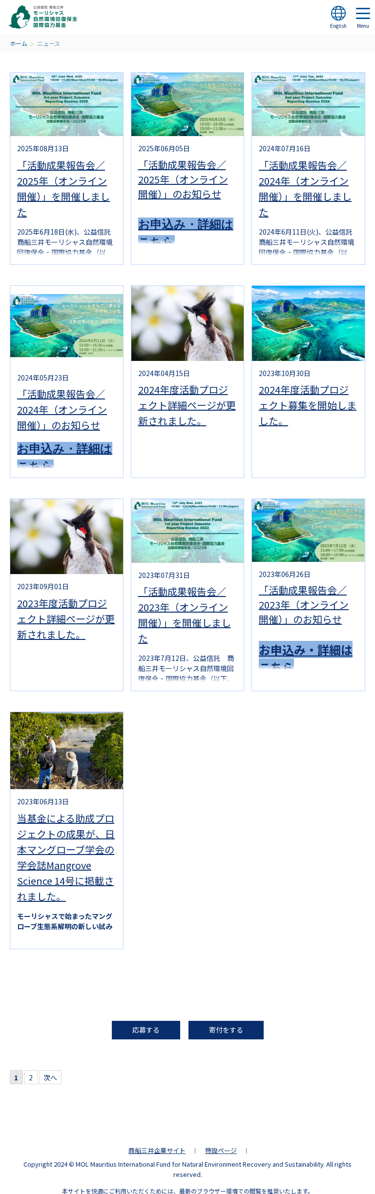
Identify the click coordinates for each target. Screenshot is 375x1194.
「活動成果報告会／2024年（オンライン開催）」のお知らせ (62, 409)
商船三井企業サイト (157, 1150)
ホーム (18, 43)
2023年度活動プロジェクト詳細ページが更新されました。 (66, 618)
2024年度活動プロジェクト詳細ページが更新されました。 (187, 405)
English (338, 25)
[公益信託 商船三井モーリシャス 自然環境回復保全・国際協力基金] (43, 17)
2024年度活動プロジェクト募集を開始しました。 (307, 405)
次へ (50, 1077)
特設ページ (221, 1150)
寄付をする (226, 1030)
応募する (146, 1030)
